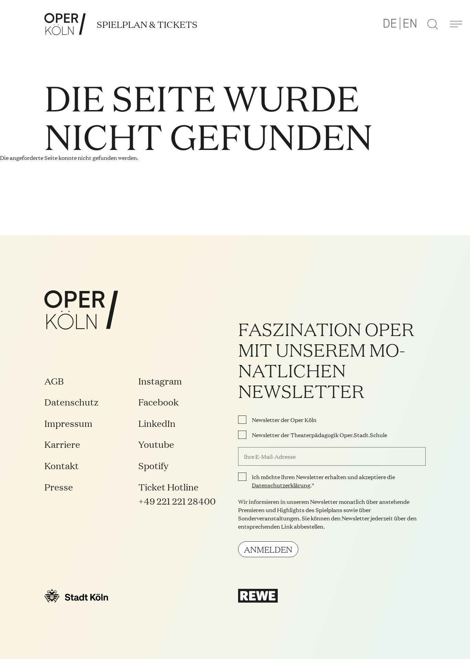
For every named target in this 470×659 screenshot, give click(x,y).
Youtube (156, 444)
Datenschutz (71, 401)
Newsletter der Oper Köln (284, 419)
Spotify (153, 465)
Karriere (62, 444)
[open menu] (456, 24)
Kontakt (61, 465)
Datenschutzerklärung (281, 485)
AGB (54, 380)
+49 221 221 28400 (177, 500)
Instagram (160, 380)
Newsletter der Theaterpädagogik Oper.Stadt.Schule (319, 435)
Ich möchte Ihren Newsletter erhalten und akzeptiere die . (323, 481)
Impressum (68, 423)
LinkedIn (156, 423)
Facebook (158, 401)
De (390, 24)
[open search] (432, 24)
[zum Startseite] (65, 24)
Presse (58, 486)
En (410, 24)
